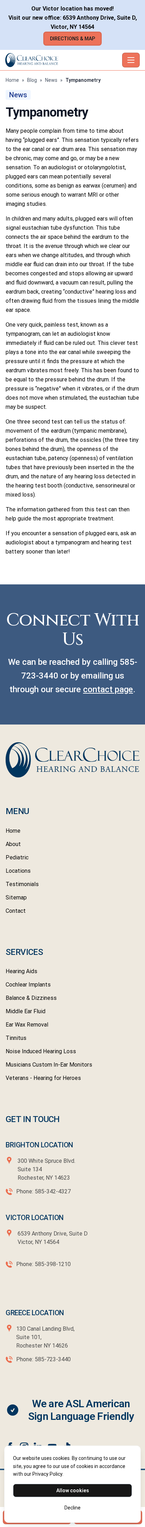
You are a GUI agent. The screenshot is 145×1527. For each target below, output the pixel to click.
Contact (16, 910)
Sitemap (16, 897)
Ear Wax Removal (27, 1024)
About (13, 844)
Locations (18, 870)
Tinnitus (16, 1038)
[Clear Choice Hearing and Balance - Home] (62, 60)
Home (12, 80)
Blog (32, 80)
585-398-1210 (53, 1264)
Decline (72, 1507)
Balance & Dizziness (31, 998)
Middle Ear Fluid (25, 1011)
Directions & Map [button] (72, 38)
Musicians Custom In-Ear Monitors (49, 1064)
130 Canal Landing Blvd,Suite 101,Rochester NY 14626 (45, 1337)
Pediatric (17, 857)
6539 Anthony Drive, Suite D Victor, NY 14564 (52, 1237)
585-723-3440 (53, 1359)
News (51, 80)
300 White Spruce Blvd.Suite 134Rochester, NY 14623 (46, 1169)
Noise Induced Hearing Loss (41, 1051)
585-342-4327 (53, 1191)
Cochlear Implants (28, 984)
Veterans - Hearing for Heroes (43, 1078)
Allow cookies (72, 1490)
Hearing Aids (21, 971)
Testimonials (22, 884)
